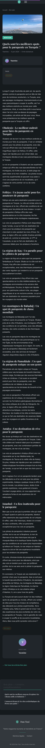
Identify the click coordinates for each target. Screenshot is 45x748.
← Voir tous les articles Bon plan (15, 665)
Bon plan (12, 10)
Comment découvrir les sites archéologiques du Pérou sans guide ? (22, 702)
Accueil (5, 10)
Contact (29, 736)
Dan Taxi (25, 721)
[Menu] (26, 2)
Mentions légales (18, 736)
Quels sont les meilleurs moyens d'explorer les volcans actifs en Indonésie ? (22, 695)
